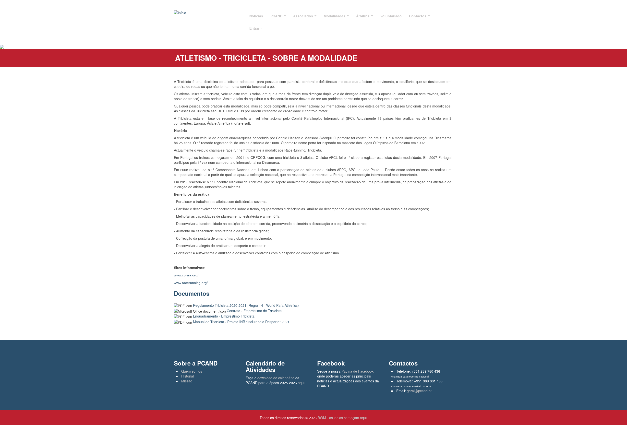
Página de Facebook (357, 371)
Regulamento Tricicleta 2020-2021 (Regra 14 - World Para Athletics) (246, 305)
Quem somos (191, 371)
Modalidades (335, 15)
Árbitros (363, 15)
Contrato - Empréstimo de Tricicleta (254, 310)
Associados (303, 15)
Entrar (254, 28)
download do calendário (275, 377)
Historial (187, 376)
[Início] (180, 12)
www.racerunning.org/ (191, 283)
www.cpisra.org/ (186, 275)
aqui (301, 382)
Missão (186, 380)
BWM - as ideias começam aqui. (343, 417)
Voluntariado (391, 15)
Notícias (256, 15)
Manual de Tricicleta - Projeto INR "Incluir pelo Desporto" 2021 (241, 321)
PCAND (276, 15)
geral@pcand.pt (419, 390)
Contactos (418, 15)
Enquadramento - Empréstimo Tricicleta (223, 316)
